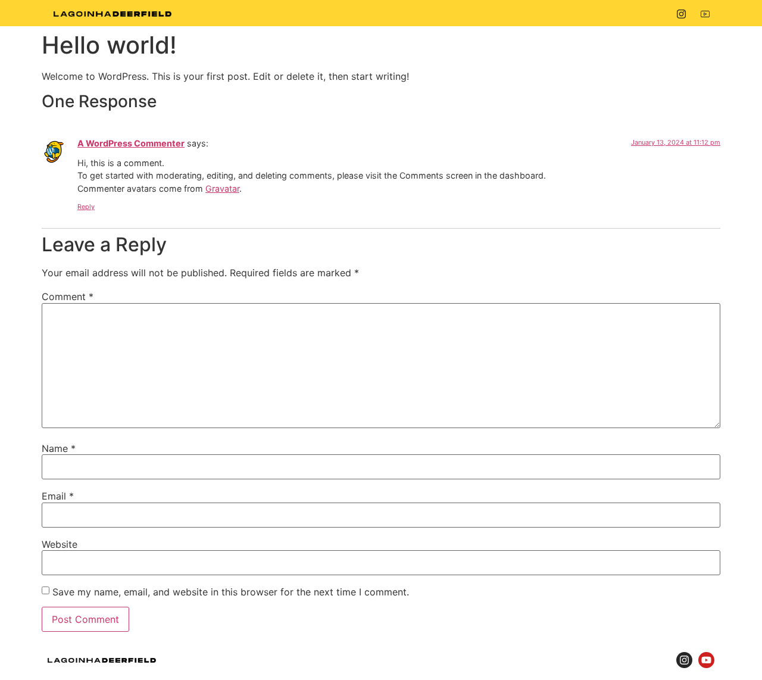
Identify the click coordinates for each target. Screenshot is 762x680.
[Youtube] (705, 13)
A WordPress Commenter (131, 143)
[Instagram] (681, 13)
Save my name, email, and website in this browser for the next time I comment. (230, 592)
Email (58, 496)
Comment (67, 296)
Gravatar (222, 188)
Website (59, 544)
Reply (86, 206)
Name (59, 448)
